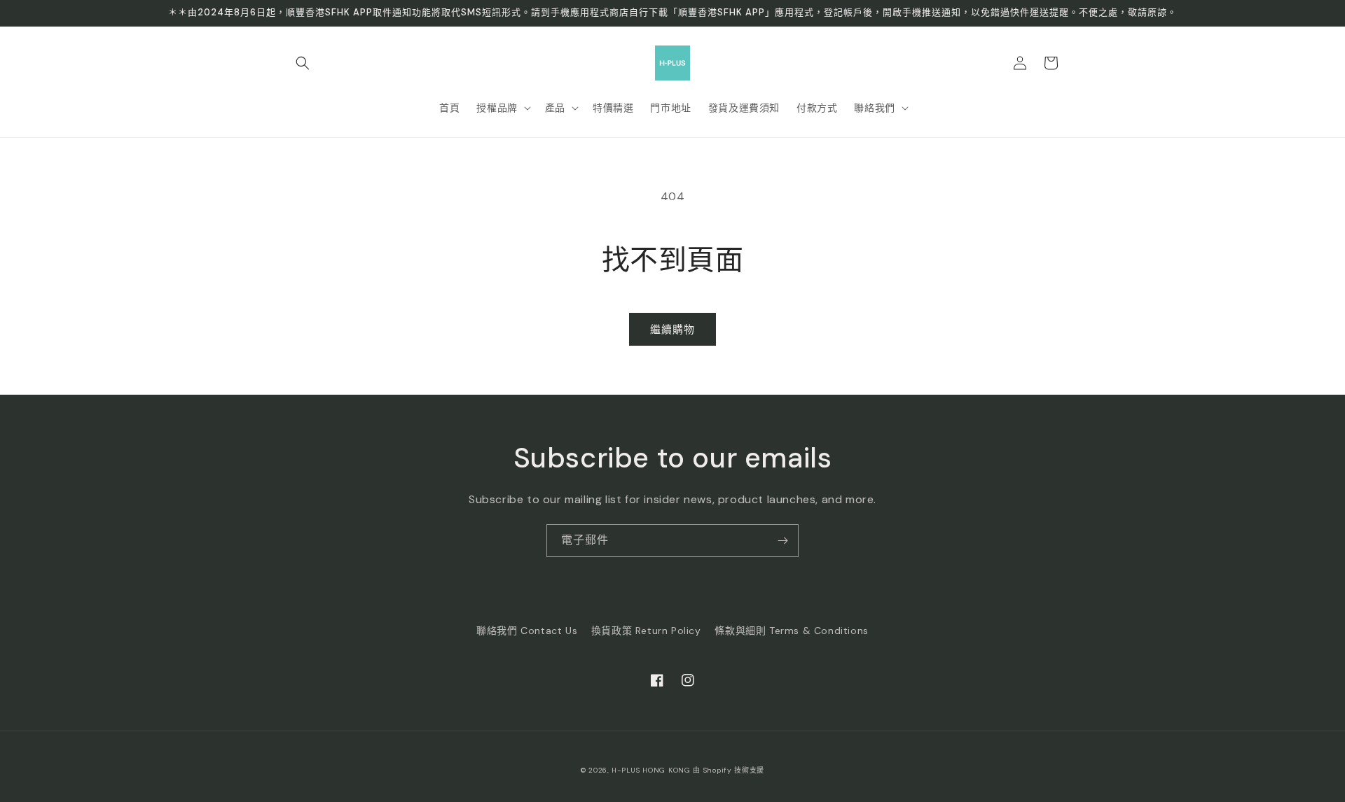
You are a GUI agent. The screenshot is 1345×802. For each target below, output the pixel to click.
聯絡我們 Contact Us (526, 630)
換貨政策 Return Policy (646, 630)
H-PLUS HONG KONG (651, 770)
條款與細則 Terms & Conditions (791, 630)
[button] (302, 63)
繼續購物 (672, 330)
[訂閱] (782, 540)
